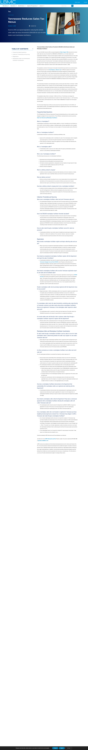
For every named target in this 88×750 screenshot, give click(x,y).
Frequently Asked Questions (19, 52)
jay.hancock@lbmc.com (43, 440)
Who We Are (5, 5)
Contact (85, 2)
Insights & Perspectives (32, 5)
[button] (37, 26)
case (55, 69)
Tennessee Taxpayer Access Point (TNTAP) (49, 261)
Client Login (77, 2)
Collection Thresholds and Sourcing (21, 54)
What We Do (13, 5)
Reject (62, 748)
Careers (41, 5)
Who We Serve (21, 5)
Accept (55, 748)
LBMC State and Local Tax (50, 438)
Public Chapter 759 (64, 52)
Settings (68, 748)
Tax (9, 11)
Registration (16, 56)
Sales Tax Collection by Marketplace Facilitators (47, 117)
